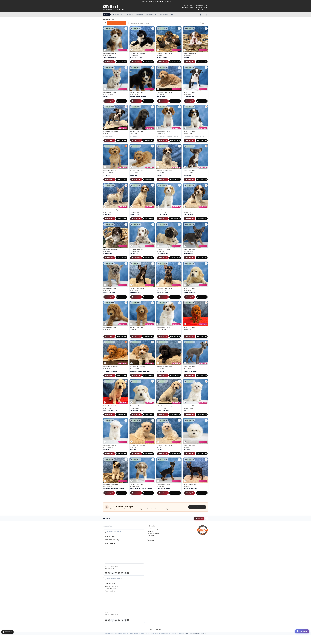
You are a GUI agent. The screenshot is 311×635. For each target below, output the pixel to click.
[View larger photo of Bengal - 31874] (125, 67)
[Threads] (125, 573)
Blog (172, 14)
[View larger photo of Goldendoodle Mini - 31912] (152, 302)
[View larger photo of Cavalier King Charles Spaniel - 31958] (206, 106)
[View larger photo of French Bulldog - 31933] (125, 263)
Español (151, 540)
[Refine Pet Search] (105, 23)
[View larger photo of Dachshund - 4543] (125, 224)
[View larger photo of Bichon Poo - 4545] (179, 67)
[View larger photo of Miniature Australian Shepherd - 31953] (152, 459)
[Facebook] (106, 573)
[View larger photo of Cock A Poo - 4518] (152, 185)
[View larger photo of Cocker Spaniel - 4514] (206, 185)
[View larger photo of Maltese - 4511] (152, 420)
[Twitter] (122, 573)
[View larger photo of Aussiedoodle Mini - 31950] (125, 28)
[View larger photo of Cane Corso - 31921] (152, 106)
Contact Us (150, 536)
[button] (109, 28)
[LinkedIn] (128, 573)
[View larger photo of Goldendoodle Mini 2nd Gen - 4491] (152, 342)
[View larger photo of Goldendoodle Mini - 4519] (125, 342)
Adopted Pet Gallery (151, 14)
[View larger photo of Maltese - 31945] (125, 420)
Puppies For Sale (117, 14)
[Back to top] (206, 518)
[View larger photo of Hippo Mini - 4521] (179, 342)
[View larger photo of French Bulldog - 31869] (206, 224)
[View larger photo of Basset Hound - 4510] (179, 28)
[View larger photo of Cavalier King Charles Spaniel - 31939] (179, 106)
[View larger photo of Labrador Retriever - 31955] (152, 381)
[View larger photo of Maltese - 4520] (179, 420)
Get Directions (110, 543)
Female (134, 55)
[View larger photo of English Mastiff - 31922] (179, 224)
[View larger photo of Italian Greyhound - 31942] (206, 342)
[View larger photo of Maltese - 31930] (206, 381)
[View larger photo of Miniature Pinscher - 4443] (206, 459)
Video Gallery (139, 14)
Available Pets (129, 14)
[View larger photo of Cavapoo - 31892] (125, 146)
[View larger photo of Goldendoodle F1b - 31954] (125, 302)
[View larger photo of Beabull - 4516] (206, 28)
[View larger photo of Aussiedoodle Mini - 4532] (152, 28)
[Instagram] (109, 573)
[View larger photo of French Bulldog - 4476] (152, 263)
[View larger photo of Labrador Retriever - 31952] (125, 381)
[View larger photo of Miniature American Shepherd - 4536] (125, 459)
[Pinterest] (119, 573)
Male (107, 55)
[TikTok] (112, 573)
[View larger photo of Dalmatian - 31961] (152, 224)
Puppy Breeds (164, 14)
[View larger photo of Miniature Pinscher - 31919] (179, 459)
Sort (203, 23)
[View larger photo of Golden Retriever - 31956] (206, 263)
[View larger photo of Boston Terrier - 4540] (125, 106)
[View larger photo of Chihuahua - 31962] (206, 146)
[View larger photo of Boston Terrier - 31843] (206, 67)
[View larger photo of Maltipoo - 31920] (206, 420)
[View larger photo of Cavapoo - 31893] (152, 146)
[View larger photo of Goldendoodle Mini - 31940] (206, 302)
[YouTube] (115, 573)
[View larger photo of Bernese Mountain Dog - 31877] (152, 67)
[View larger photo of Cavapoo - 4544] (179, 146)
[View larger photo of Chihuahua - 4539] (125, 185)
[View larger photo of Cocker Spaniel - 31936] (179, 185)
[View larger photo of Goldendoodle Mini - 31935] (179, 302)
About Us (150, 531)
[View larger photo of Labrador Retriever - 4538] (179, 381)
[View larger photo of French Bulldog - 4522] (179, 263)
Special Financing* (152, 529)
